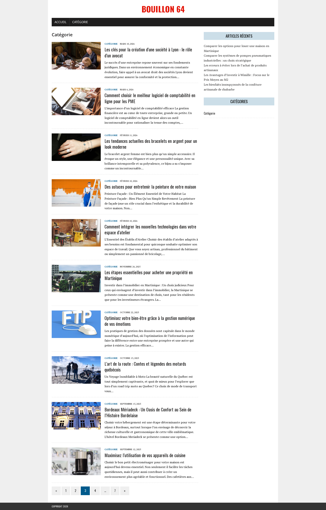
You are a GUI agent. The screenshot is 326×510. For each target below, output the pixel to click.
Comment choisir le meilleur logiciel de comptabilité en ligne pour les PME (150, 98)
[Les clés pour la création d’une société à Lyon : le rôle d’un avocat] (76, 67)
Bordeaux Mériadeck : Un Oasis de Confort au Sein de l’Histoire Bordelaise (148, 412)
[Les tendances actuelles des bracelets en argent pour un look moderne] (76, 158)
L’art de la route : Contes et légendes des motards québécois (145, 366)
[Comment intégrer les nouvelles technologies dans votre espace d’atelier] (76, 244)
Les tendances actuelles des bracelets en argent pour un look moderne (151, 143)
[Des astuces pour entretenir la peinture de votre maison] (76, 204)
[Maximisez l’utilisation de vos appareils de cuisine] (76, 472)
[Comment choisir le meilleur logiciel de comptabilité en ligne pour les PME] (76, 113)
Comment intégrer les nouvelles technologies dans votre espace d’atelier (150, 229)
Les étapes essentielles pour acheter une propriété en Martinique (149, 275)
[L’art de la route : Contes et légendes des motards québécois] (76, 381)
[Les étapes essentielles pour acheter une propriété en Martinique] (76, 290)
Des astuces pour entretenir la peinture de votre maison (150, 186)
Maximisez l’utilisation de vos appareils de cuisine (145, 455)
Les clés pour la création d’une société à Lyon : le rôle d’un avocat (148, 52)
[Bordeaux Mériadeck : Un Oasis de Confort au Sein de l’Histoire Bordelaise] (76, 427)
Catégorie (80, 22)
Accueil (60, 22)
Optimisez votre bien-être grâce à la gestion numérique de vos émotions (150, 320)
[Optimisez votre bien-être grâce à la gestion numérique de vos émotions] (76, 335)
